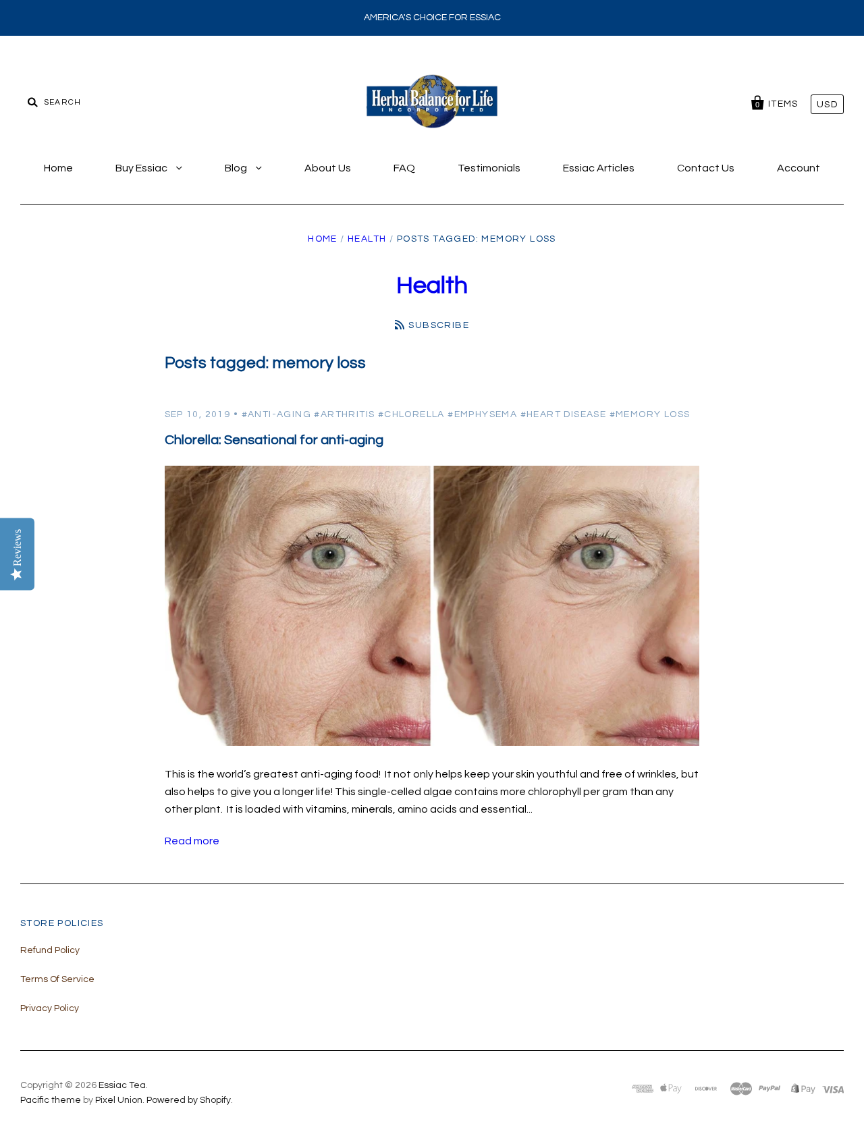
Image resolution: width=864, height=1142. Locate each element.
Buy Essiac (142, 168)
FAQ (404, 168)
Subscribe (438, 325)
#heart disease (563, 414)
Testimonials (489, 168)
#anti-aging (276, 414)
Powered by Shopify (188, 1100)
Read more (192, 841)
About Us (327, 168)
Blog (237, 168)
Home (58, 168)
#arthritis (344, 414)
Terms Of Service (57, 979)
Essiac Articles (598, 168)
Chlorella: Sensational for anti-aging (274, 440)
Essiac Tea (122, 1085)
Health (367, 239)
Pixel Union (118, 1100)
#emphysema (482, 414)
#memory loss (650, 414)
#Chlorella (411, 414)
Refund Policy (50, 950)
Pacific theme (50, 1100)
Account (798, 168)
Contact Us (705, 168)
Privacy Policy (49, 1008)
